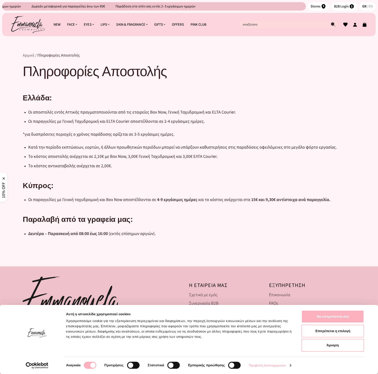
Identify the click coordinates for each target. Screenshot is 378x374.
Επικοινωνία (279, 295)
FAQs (273, 303)
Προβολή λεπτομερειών (267, 365)
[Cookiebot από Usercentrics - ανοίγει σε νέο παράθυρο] (37, 365)
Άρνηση (333, 345)
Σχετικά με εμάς (203, 295)
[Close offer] (3, 178)
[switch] (133, 365)
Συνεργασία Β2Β (204, 303)
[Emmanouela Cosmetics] (28, 25)
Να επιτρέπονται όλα (333, 316)
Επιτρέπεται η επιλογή (332, 331)
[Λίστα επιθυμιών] (345, 24)
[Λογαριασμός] (355, 24)
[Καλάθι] (364, 24)
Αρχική (28, 55)
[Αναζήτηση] (333, 24)
